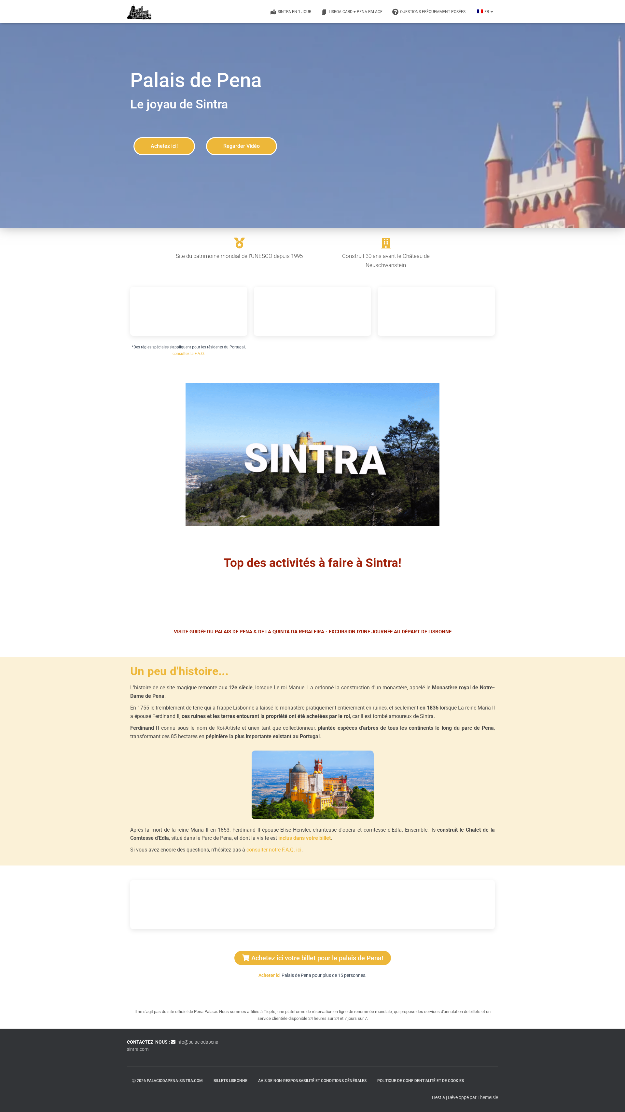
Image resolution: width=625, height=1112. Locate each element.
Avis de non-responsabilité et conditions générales (312, 1080)
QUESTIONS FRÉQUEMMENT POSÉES (432, 11)
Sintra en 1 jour (294, 11)
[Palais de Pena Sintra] (139, 12)
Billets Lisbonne (230, 1080)
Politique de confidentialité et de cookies (420, 1080)
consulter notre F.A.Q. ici (273, 850)
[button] (491, 11)
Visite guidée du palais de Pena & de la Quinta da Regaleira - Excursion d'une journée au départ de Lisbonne (312, 632)
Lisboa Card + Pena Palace (355, 11)
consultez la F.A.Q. (189, 353)
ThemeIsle (488, 1097)
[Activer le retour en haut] (612, 1099)
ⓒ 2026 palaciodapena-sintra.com (167, 1080)
